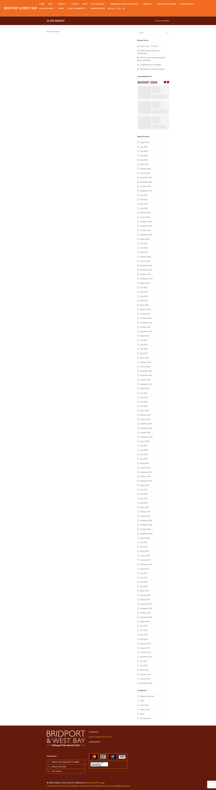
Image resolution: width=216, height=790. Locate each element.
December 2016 (146, 604)
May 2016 (144, 635)
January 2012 (145, 648)
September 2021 (146, 384)
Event (142, 701)
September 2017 (146, 564)
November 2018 (146, 525)
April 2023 (144, 301)
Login (102, 782)
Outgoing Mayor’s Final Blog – (151, 65)
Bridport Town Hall (147, 696)
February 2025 (145, 213)
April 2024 (144, 252)
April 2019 (144, 503)
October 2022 (145, 327)
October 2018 (145, 529)
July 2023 (143, 287)
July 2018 (143, 542)
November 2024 (146, 226)
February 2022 (145, 362)
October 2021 (145, 380)
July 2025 (143, 195)
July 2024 (143, 243)
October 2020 (145, 433)
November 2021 (146, 375)
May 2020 (144, 454)
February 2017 (145, 595)
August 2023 (145, 283)
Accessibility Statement (120, 786)
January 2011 (145, 679)
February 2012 (145, 644)
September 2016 (146, 617)
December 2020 (146, 424)
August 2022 (145, 336)
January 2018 (145, 556)
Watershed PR (92, 782)
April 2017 (144, 586)
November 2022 (146, 323)
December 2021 (146, 371)
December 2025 (146, 177)
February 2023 (145, 309)
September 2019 (146, 481)
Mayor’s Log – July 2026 (149, 46)
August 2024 (145, 239)
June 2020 (144, 450)
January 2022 (145, 367)
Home (158, 21)
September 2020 (146, 437)
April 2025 (144, 208)
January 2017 (145, 600)
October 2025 (145, 186)
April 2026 (144, 160)
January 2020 (145, 468)
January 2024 (145, 261)
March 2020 (144, 463)
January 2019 (145, 516)
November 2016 (146, 608)
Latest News (144, 705)
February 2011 (145, 674)
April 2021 (144, 406)
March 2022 (144, 358)
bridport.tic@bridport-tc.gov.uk (100, 737)
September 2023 (146, 279)
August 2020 (145, 441)
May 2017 (144, 582)
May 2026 (144, 156)
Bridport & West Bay (20, 8)
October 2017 (145, 560)
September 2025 (146, 191)
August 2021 (145, 388)
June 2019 (144, 494)
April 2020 (144, 459)
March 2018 (144, 551)
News (142, 714)
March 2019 (144, 507)
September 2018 (146, 534)
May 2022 (144, 349)
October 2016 (145, 613)
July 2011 (143, 661)
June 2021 (144, 397)
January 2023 (145, 314)
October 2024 (145, 230)
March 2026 (144, 164)
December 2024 (146, 222)
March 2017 (144, 591)
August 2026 (145, 142)
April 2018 (144, 547)
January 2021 (145, 419)
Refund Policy (102, 786)
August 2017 (145, 569)
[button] (124, 8)
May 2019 (144, 499)
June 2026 (144, 151)
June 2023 (144, 292)
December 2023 (146, 265)
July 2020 (143, 446)
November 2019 (146, 472)
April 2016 (144, 639)
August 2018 (145, 538)
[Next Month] (168, 82)
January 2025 (145, 217)
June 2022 (144, 345)
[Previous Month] (165, 82)
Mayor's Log (144, 710)
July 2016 (143, 626)
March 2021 (144, 411)
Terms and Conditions (70, 786)
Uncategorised (145, 718)
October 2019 (145, 476)
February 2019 (145, 512)
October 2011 (145, 652)
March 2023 (144, 305)
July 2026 (143, 147)
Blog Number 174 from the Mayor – (153, 69)
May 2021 (144, 402)
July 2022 (143, 340)
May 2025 (144, 204)
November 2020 (146, 428)
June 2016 (144, 630)
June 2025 (144, 200)
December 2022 (146, 318)
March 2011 (144, 670)
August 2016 (145, 622)
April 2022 (144, 353)
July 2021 (143, 393)
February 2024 (145, 257)
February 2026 (145, 169)
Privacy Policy (87, 786)
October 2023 (145, 274)
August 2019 (145, 485)
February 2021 (145, 415)
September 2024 (146, 235)
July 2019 (143, 490)
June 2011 (144, 665)
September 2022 (146, 331)
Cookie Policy (53, 786)
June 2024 (144, 248)
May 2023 (144, 296)
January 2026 (145, 173)
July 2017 (143, 573)
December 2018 (146, 520)
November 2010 (146, 683)
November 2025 (146, 182)
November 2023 (146, 270)
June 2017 (144, 578)
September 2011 (146, 657)
